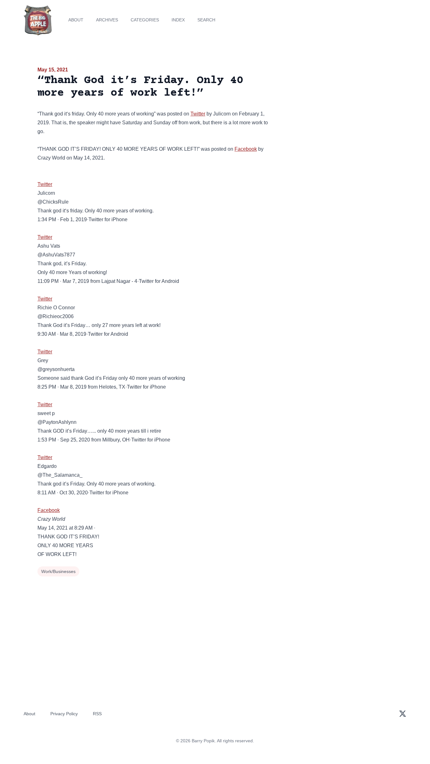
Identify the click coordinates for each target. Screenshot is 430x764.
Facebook (246, 149)
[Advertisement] (336, 114)
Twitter (197, 113)
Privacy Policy (64, 713)
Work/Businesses (58, 571)
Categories (145, 19)
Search (206, 19)
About (75, 19)
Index (178, 19)
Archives (107, 19)
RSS (97, 713)
